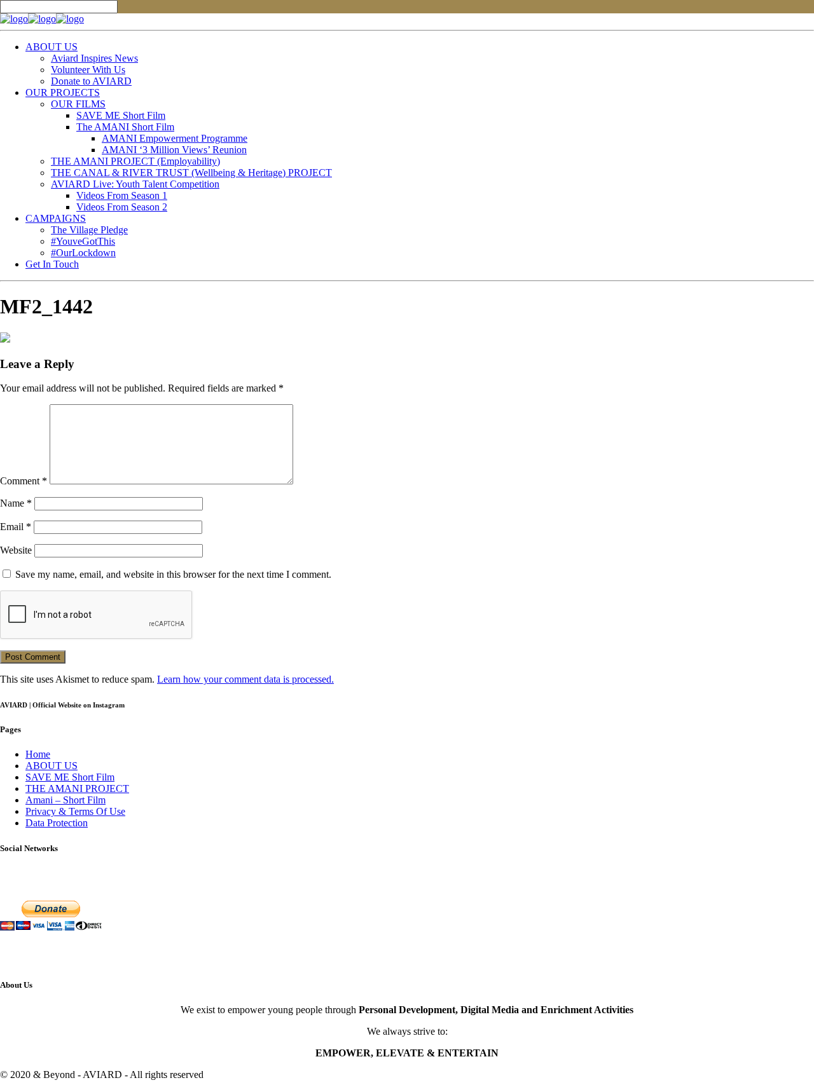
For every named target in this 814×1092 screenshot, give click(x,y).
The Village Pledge (89, 229)
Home (37, 754)
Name (16, 503)
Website (16, 550)
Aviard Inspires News (94, 58)
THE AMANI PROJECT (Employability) (135, 161)
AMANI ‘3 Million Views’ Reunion (174, 149)
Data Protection (56, 822)
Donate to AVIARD (91, 81)
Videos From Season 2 (121, 206)
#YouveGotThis (83, 241)
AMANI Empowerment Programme (174, 138)
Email (15, 526)
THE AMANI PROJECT (77, 788)
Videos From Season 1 (121, 195)
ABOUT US (51, 46)
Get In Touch (52, 264)
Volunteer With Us (88, 69)
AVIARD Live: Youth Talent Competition (135, 184)
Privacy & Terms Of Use (75, 811)
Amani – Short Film (65, 800)
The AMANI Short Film (125, 126)
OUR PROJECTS (62, 92)
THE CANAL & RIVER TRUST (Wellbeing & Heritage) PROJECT (191, 172)
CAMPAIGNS (55, 218)
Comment (23, 480)
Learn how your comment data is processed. (245, 679)
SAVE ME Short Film (120, 115)
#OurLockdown (83, 252)
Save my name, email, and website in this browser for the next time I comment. (173, 574)
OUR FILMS (78, 104)
